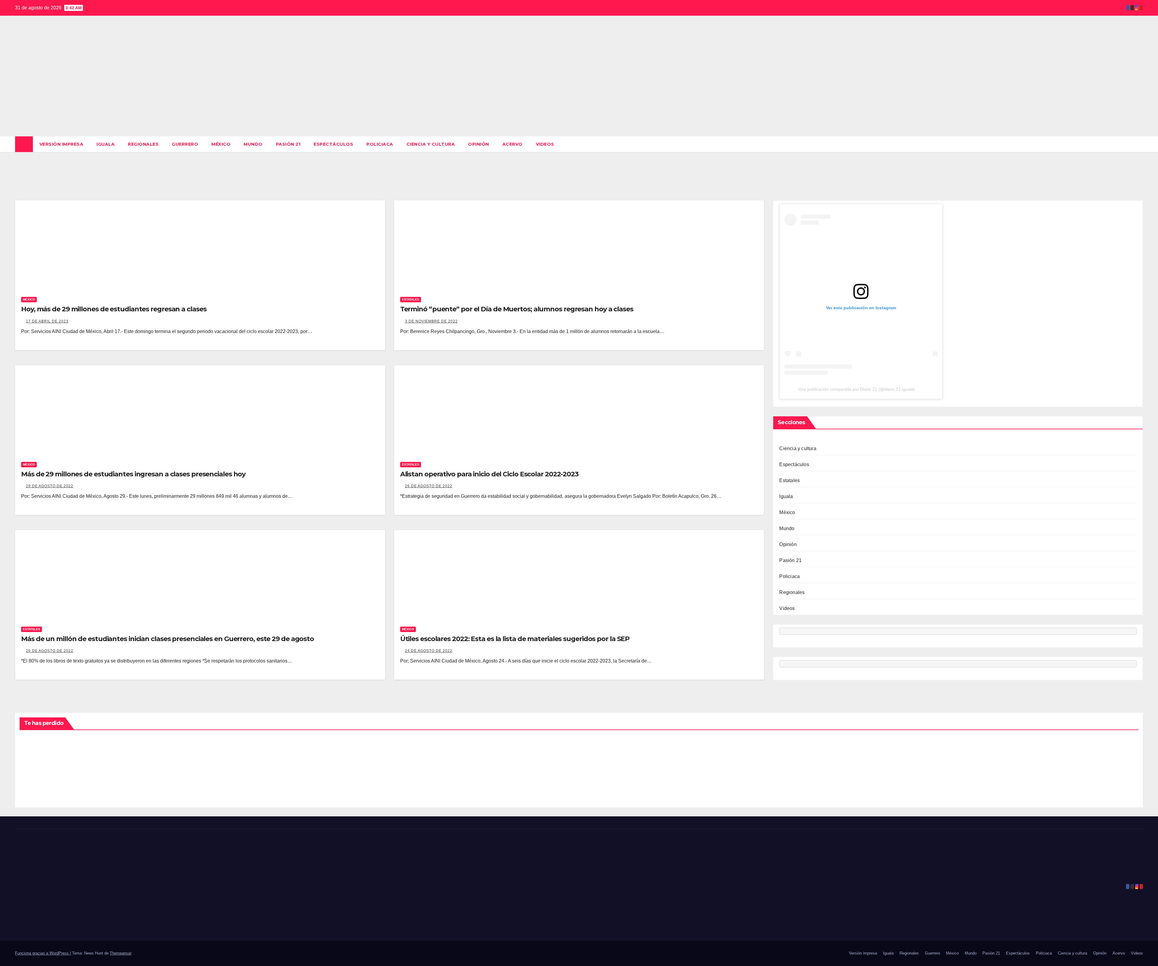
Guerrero (185, 144)
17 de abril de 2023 (47, 321)
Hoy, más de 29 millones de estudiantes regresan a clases (113, 309)
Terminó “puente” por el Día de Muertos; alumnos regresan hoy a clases (516, 309)
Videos (545, 144)
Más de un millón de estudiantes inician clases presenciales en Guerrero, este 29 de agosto (167, 639)
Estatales (410, 299)
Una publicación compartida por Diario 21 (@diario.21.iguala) (856, 389)
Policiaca (379, 144)
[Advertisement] (579, 91)
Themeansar (120, 953)
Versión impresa (62, 144)
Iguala (105, 144)
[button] (1139, 144)
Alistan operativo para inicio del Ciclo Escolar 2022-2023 (489, 474)
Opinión (478, 144)
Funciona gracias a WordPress (42, 953)
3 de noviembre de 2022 (431, 321)
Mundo (253, 144)
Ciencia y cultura (431, 144)
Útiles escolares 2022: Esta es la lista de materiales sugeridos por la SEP (515, 639)
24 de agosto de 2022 (428, 651)
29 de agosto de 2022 (49, 486)
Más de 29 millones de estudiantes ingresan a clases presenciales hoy (133, 474)
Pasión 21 (288, 144)
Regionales (143, 144)
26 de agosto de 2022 (428, 486)
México (220, 144)
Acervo (512, 144)
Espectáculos (333, 144)
